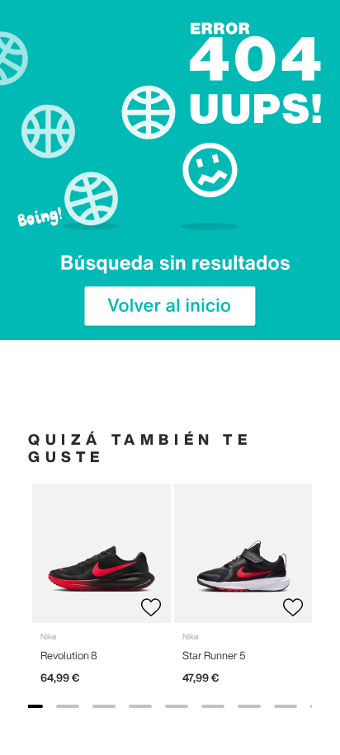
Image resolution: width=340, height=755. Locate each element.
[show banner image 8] (285, 706)
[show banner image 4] (140, 706)
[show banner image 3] (103, 706)
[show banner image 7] (249, 706)
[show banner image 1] (31, 706)
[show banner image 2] (67, 706)
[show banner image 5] (176, 706)
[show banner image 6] (212, 706)
